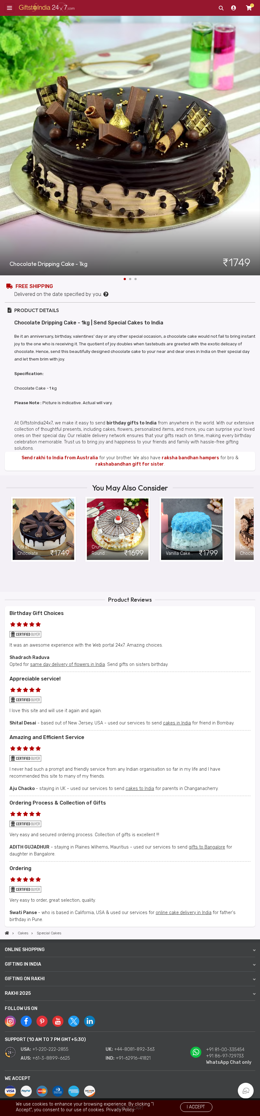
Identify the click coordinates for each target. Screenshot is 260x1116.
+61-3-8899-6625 (51, 1058)
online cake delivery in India (183, 912)
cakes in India (177, 723)
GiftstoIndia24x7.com (47, 8)
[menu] (9, 7)
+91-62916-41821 (133, 1058)
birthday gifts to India (132, 423)
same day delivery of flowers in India (67, 664)
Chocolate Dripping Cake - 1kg (49, 263)
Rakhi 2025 (18, 993)
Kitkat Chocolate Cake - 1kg (28, 550)
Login (233, 8)
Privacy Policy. (120, 1110)
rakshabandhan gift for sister (129, 464)
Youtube (57, 1021)
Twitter (73, 1021)
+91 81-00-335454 (225, 1049)
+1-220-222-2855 (50, 1049)
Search (221, 8)
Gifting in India (23, 964)
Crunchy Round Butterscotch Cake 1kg (105, 550)
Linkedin (89, 1021)
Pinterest (42, 1021)
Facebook (26, 1021)
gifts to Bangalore (207, 847)
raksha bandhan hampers (190, 458)
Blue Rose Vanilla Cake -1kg (178, 550)
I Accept (196, 1107)
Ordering (20, 868)
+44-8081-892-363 (134, 1049)
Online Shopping (25, 949)
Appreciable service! (35, 679)
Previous (11, 529)
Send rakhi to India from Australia (60, 458)
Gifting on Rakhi (25, 978)
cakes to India (140, 788)
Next (255, 145)
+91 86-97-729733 (225, 1056)
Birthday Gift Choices (37, 613)
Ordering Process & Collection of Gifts (58, 803)
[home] (7, 933)
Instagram (10, 1021)
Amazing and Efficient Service (47, 737)
